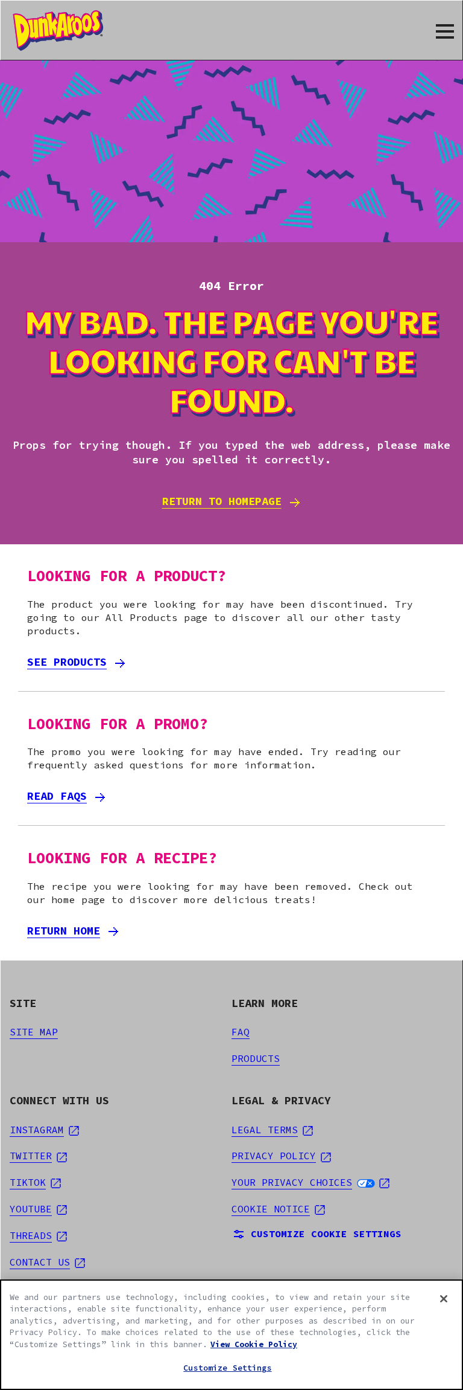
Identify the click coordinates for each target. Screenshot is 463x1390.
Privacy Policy (281, 1156)
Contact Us (47, 1262)
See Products (67, 662)
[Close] (443, 1298)
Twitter (38, 1156)
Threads (38, 1235)
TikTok (35, 1182)
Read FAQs (57, 796)
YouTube (38, 1209)
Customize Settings (227, 1368)
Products (256, 1058)
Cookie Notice (278, 1209)
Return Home (63, 931)
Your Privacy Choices (310, 1182)
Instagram (44, 1130)
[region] (231, 1334)
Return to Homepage (222, 501)
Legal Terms (272, 1130)
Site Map (34, 1032)
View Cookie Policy (253, 1344)
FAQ (241, 1032)
